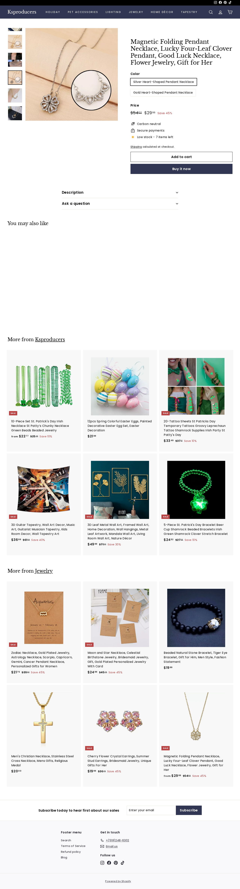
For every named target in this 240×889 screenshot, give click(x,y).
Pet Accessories (83, 12)
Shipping (136, 147)
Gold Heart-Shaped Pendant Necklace (163, 92)
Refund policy (71, 852)
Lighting (113, 12)
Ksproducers (22, 12)
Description (72, 192)
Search (66, 840)
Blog (64, 857)
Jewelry (136, 12)
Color (135, 74)
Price (134, 105)
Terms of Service (73, 846)
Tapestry (189, 12)
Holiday (53, 12)
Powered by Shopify (118, 881)
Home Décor (162, 12)
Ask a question (76, 203)
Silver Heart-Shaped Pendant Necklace (163, 82)
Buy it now (181, 168)
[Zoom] (72, 74)
